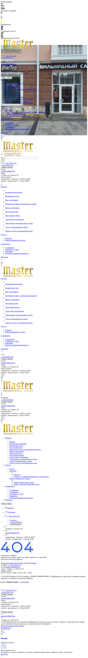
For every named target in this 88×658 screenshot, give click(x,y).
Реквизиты (9, 127)
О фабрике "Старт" (12, 125)
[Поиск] (3, 135)
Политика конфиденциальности (17, 129)
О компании (5, 120)
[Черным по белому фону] (1, 13)
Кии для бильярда (11, 87)
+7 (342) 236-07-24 (14, 565)
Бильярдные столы (12, 85)
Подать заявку (6, 78)
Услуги (3, 106)
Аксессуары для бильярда (14, 97)
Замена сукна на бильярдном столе (22, 116)
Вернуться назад (7, 559)
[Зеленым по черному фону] (1, 22)
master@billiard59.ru (8, 64)
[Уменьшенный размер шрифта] (2, 4)
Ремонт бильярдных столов (15, 114)
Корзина (4, 638)
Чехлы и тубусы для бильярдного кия (19, 103)
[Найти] (3, 160)
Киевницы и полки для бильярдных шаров (21, 89)
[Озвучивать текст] (2, 34)
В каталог (4, 654)
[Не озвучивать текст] (2, 36)
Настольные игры (11, 93)
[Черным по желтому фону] (1, 20)
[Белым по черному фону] (1, 15)
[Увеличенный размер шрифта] (3, 9)
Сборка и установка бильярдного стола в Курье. (27, 112)
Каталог (4, 80)
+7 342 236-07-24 (10, 56)
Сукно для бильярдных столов (16, 101)
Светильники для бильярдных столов (19, 99)
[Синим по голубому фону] (1, 18)
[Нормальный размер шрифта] (2, 6)
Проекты (8, 110)
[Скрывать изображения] (2, 29)
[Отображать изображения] (2, 27)
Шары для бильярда (12, 91)
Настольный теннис (12, 95)
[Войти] (2, 138)
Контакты (4, 133)
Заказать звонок (7, 60)
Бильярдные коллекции (13, 83)
